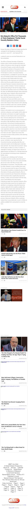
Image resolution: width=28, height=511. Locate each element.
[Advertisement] (14, 317)
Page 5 (10, 485)
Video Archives (7, 483)
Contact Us (8, 469)
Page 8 (7, 487)
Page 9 (13, 487)
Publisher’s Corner (13, 476)
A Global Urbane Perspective (13, 466)
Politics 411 (20, 474)
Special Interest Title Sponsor (13, 478)
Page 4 (4, 485)
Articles (13, 468)
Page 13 (20, 488)
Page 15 (13, 490)
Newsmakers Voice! (8, 474)
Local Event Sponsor (13, 473)
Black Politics (5, 15)
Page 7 (22, 485)
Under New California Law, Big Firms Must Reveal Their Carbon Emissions (12, 277)
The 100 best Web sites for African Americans (13, 480)
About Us (6, 468)
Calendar (20, 468)
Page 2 (16, 483)
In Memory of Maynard (13, 471)
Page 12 (13, 488)
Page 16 (20, 490)
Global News (18, 469)
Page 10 (19, 487)
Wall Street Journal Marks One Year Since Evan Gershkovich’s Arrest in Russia (13, 425)
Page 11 (6, 488)
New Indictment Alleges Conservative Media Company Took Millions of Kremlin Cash (13, 379)
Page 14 (6, 490)
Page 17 (13, 492)
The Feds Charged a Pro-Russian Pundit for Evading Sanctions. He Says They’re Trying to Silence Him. (13, 354)
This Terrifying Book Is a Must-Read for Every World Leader (12, 448)
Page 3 (22, 483)
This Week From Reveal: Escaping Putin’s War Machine (13, 403)
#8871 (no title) (13, 464)
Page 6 (16, 485)
